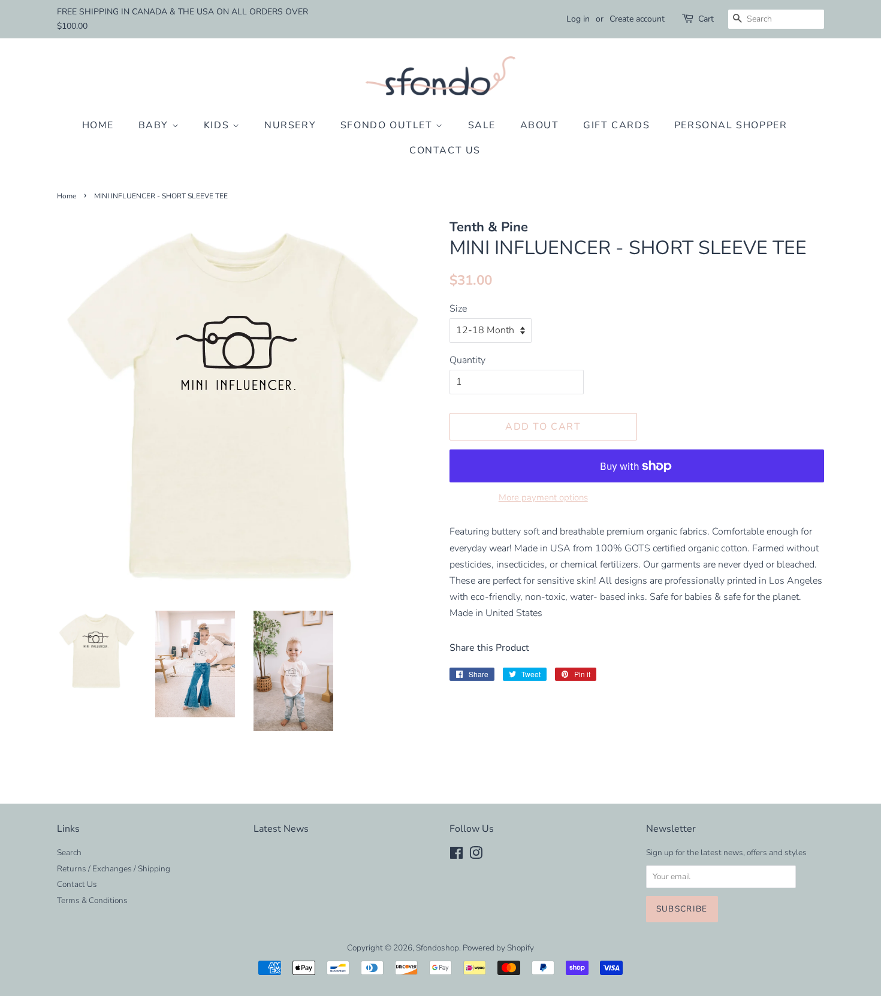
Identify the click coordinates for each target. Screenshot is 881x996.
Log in (578, 19)
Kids (218, 125)
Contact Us (445, 150)
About (539, 125)
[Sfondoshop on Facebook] (456, 855)
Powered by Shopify (498, 947)
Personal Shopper (731, 125)
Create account (637, 19)
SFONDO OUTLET (388, 125)
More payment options (543, 497)
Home (98, 125)
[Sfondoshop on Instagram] (475, 855)
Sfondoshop (437, 947)
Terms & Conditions (92, 900)
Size (458, 308)
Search (69, 852)
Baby (155, 125)
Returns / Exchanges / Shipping (113, 868)
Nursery (290, 125)
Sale (482, 125)
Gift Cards (616, 125)
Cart (706, 19)
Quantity (467, 360)
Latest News (281, 828)
